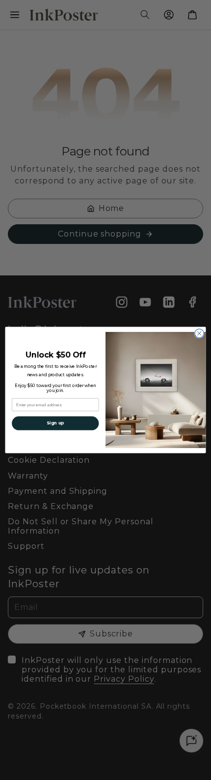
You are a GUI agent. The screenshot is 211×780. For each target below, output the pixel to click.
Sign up (55, 422)
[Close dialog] (199, 333)
